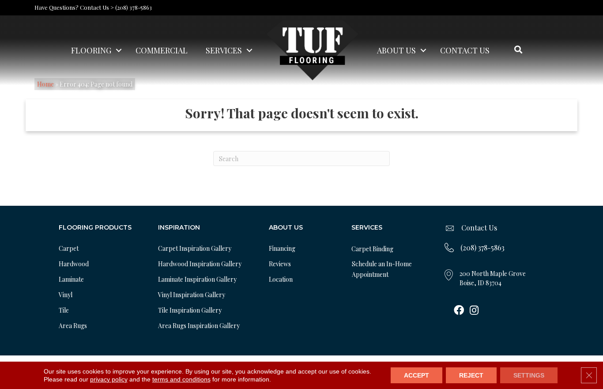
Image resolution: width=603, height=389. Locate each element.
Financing (282, 248)
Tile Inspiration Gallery (190, 310)
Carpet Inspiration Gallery (194, 248)
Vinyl (65, 295)
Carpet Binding (372, 249)
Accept (416, 375)
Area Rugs (73, 325)
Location (281, 279)
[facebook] (459, 311)
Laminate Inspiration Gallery (197, 279)
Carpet (69, 248)
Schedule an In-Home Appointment (382, 269)
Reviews (280, 264)
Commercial (162, 50)
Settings (528, 375)
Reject (471, 375)
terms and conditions (181, 379)
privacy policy (109, 379)
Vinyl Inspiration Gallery (191, 295)
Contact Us (465, 50)
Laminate (71, 279)
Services (224, 50)
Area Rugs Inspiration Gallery (199, 325)
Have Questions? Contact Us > (74, 7)
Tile (64, 310)
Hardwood (74, 264)
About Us (396, 50)
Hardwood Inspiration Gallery (199, 264)
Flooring (91, 50)
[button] (118, 50)
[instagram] (474, 311)
